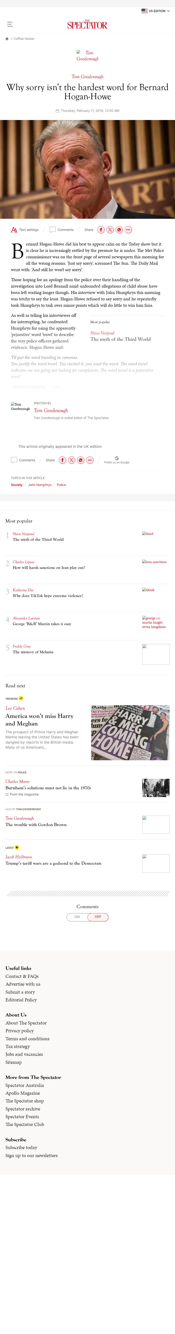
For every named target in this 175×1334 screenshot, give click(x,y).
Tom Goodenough (51, 410)
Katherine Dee (23, 590)
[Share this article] (128, 229)
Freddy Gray (22, 646)
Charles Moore (17, 781)
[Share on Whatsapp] (119, 229)
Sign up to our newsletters (31, 1155)
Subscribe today (21, 1147)
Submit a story (20, 992)
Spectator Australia (24, 1085)
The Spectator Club (24, 1124)
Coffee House (24, 38)
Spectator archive (22, 1109)
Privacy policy (19, 1031)
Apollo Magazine (22, 1093)
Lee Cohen (15, 708)
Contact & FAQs (22, 976)
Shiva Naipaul (23, 533)
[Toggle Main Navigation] (25, 24)
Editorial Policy (21, 1000)
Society (17, 485)
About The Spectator (26, 1023)
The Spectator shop (24, 1101)
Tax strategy (17, 1046)
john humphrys (39, 485)
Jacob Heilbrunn (18, 856)
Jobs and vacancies (24, 1054)
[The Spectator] (87, 24)
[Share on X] (110, 229)
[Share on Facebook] (101, 229)
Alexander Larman (26, 618)
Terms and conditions (27, 1039)
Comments (66, 230)
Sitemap (13, 1062)
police (61, 485)
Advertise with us (22, 984)
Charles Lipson (23, 562)
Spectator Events (22, 1117)
